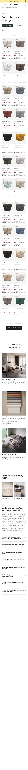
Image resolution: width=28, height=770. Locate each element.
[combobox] (14, 7)
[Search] (25, 7)
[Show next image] (9, 48)
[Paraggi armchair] (8, 44)
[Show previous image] (6, 48)
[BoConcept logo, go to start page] (14, 4)
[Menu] (2, 4)
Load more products (14, 327)
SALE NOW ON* (14, 1)
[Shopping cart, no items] (25, 4)
